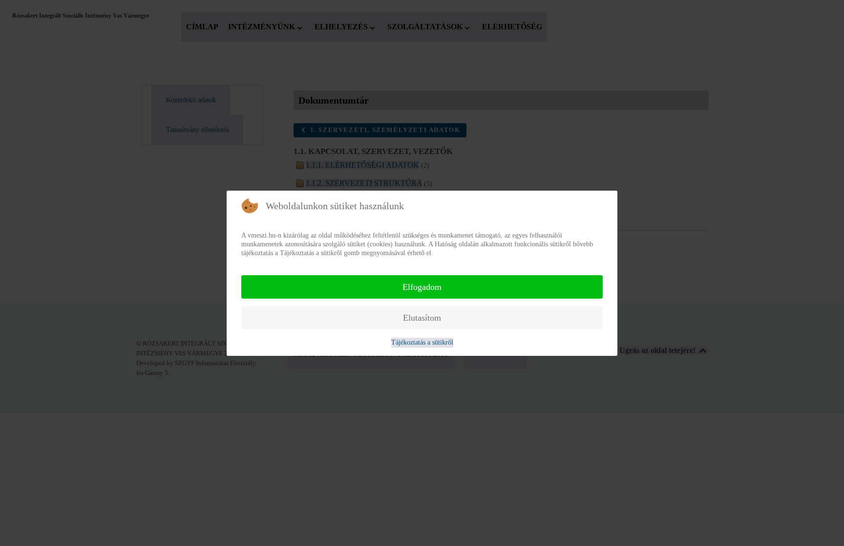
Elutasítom (422, 318)
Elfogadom (422, 287)
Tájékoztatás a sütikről (422, 342)
